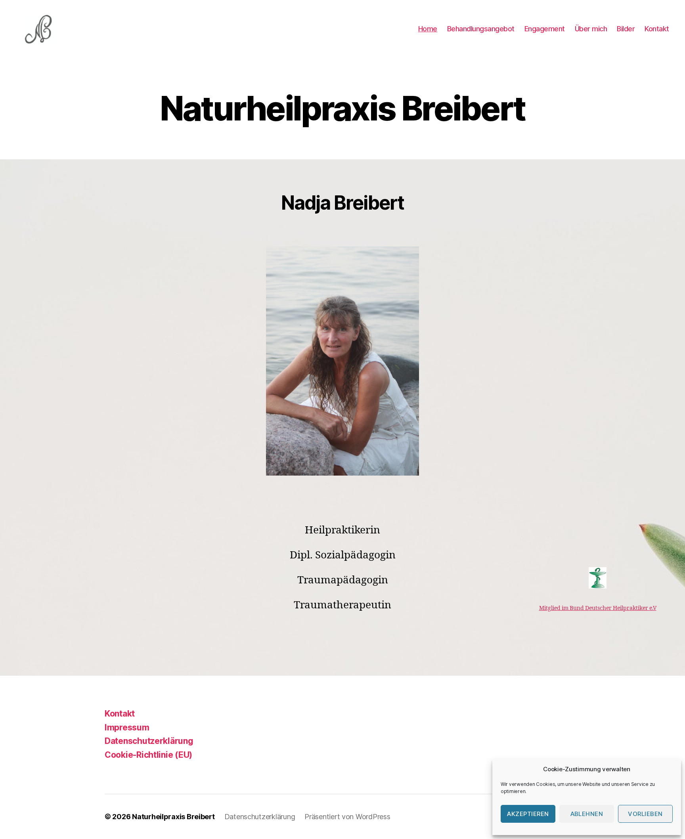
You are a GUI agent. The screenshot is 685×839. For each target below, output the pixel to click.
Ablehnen (586, 814)
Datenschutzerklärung (149, 741)
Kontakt (657, 29)
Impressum (127, 727)
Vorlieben (645, 814)
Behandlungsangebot (481, 29)
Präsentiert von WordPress (347, 816)
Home (427, 29)
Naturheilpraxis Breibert (173, 816)
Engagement (544, 29)
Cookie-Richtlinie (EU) (148, 755)
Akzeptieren (528, 814)
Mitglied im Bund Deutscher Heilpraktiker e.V (597, 608)
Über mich (591, 29)
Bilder (626, 29)
